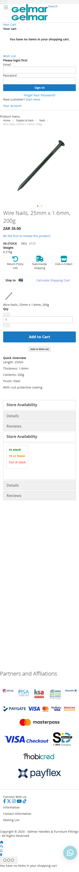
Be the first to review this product (26, 236)
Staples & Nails (25, 120)
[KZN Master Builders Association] (55, 699)
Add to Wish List (39, 349)
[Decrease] (6, 314)
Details (13, 415)
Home (6, 120)
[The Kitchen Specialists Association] (39, 698)
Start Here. (33, 99)
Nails (42, 120)
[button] (38, 206)
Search (53, 6)
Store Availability (22, 404)
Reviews (14, 426)
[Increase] (6, 325)
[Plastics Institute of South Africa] (23, 696)
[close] (3, 2)
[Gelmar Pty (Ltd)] (30, 12)
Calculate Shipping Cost (53, 280)
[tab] (39, 405)
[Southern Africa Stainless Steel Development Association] (71, 691)
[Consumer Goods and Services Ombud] (8, 691)
